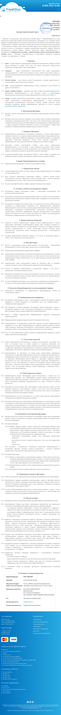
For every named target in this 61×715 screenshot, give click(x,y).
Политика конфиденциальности (11, 661)
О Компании (37, 619)
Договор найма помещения (10, 679)
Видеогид (5, 649)
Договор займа (6, 677)
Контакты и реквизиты (40, 629)
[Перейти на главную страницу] (11, 9)
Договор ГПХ (6, 674)
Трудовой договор (7, 672)
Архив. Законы (6, 691)
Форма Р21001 (6, 675)
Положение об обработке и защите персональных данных (17, 665)
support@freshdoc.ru (10, 622)
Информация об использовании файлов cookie (15, 663)
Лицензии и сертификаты (41, 633)
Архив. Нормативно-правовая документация (14, 689)
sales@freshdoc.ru (5, 632)
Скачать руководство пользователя (12, 651)
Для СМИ (36, 631)
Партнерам (37, 626)
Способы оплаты (7, 654)
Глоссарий (5, 686)
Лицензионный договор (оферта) (11, 656)
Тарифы (5, 653)
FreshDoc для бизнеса (40, 622)
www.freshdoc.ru (14, 87)
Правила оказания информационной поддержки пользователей (19, 660)
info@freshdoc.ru (28, 602)
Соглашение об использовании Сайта (12, 658)
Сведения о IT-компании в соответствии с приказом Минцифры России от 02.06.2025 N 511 (30, 710)
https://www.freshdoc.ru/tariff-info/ (15, 106)
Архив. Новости (7, 693)
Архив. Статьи (6, 687)
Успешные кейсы (38, 624)
